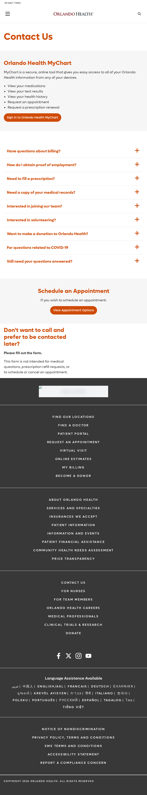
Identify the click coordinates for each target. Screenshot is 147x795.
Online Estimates (73, 459)
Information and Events (73, 533)
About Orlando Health (73, 500)
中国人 (28, 686)
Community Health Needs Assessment (73, 550)
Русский (68, 700)
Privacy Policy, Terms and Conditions (73, 737)
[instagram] (78, 656)
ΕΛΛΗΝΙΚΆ (123, 686)
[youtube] (88, 656)
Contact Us (73, 583)
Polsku (20, 700)
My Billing (73, 467)
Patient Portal (73, 434)
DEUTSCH (100, 686)
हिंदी (88, 693)
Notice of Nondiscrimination (73, 729)
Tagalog (113, 700)
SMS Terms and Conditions (73, 746)
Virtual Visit (73, 451)
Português (43, 700)
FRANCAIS (77, 686)
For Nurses (73, 591)
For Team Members (73, 599)
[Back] (7, 14)
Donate (73, 633)
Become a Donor (73, 476)
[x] (68, 656)
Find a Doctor (73, 425)
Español (91, 700)
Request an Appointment (73, 442)
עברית (76, 693)
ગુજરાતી (23, 693)
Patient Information (73, 525)
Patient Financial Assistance (73, 542)
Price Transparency (73, 559)
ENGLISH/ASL (51, 686)
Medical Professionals (73, 616)
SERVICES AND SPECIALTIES (73, 508)
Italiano (104, 693)
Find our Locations (73, 417)
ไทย (129, 700)
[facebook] (59, 656)
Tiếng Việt (73, 707)
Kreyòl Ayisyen (50, 693)
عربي (15, 686)
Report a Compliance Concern (73, 763)
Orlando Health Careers (73, 608)
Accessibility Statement (73, 754)
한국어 (122, 693)
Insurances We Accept (73, 517)
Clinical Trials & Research (73, 625)
